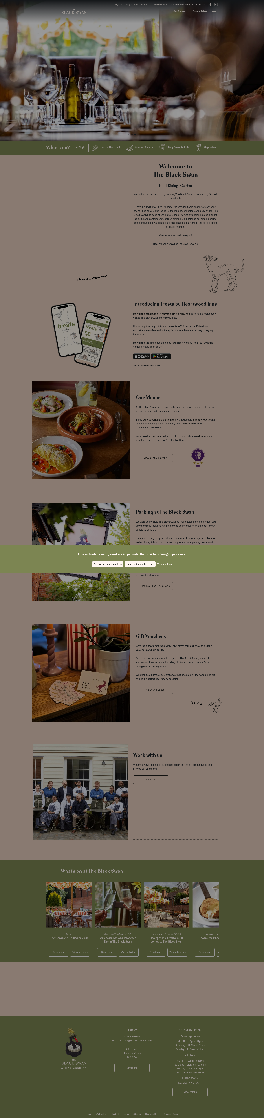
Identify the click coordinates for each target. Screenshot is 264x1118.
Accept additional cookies (108, 564)
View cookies (164, 564)
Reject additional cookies (140, 564)
